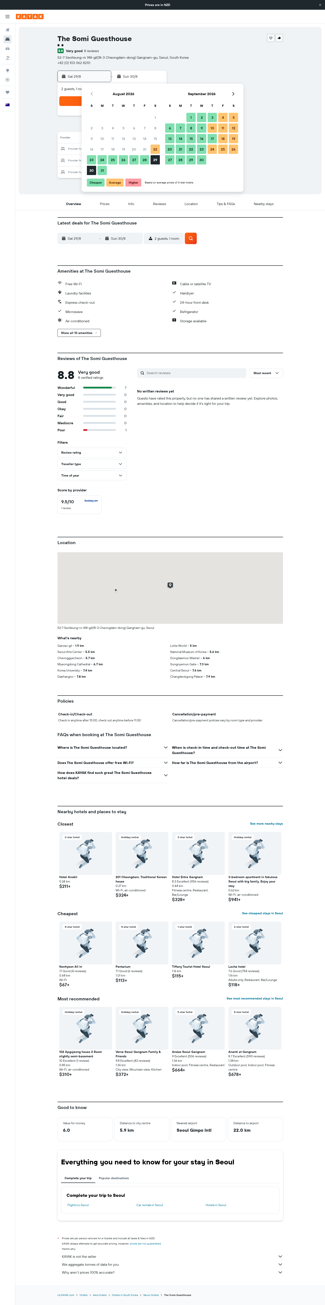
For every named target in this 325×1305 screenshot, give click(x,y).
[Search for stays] (7, 39)
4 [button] (113, 128)
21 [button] (144, 149)
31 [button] (102, 170)
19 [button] (123, 149)
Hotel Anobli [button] (68, 877)
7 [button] (144, 128)
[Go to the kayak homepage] (30, 16)
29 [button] (155, 160)
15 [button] (155, 138)
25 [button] (113, 160)
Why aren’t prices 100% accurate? (88, 1272)
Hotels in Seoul (216, 1205)
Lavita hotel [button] (236, 967)
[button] (320, 5)
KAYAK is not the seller (79, 1256)
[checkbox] (79, 504)
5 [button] (123, 128)
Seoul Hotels (151, 1295)
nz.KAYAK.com (65, 1295)
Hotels (84, 1295)
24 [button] (102, 160)
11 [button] (112, 138)
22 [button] (155, 149)
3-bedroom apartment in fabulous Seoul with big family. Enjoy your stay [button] (252, 881)
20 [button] (134, 149)
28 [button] (145, 160)
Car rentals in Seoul (149, 1205)
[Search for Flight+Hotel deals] (7, 57)
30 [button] (91, 170)
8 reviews (91, 51)
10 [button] (102, 138)
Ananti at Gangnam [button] (242, 1052)
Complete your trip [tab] (78, 1178)
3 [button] (102, 128)
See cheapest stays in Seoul (262, 913)
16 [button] (91, 149)
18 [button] (113, 149)
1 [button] (155, 117)
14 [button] (144, 138)
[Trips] (7, 92)
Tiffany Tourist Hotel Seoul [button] (191, 967)
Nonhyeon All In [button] (70, 967)
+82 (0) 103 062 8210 (73, 62)
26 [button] (123, 160)
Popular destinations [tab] (114, 1178)
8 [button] (155, 128)
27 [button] (134, 160)
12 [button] (123, 138)
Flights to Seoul (78, 1205)
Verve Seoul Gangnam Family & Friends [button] (138, 1054)
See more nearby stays (266, 824)
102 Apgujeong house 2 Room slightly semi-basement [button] (80, 1054)
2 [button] (92, 128)
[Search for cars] (7, 48)
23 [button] (92, 160)
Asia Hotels (100, 1295)
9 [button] (92, 138)
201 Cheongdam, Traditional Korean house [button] (141, 879)
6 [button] (134, 128)
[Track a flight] (7, 79)
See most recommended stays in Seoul (255, 998)
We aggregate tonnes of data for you (90, 1264)
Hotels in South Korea (125, 1295)
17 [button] (102, 149)
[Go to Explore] (7, 70)
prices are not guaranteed (145, 1243)
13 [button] (134, 138)
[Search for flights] (7, 30)
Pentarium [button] (123, 967)
